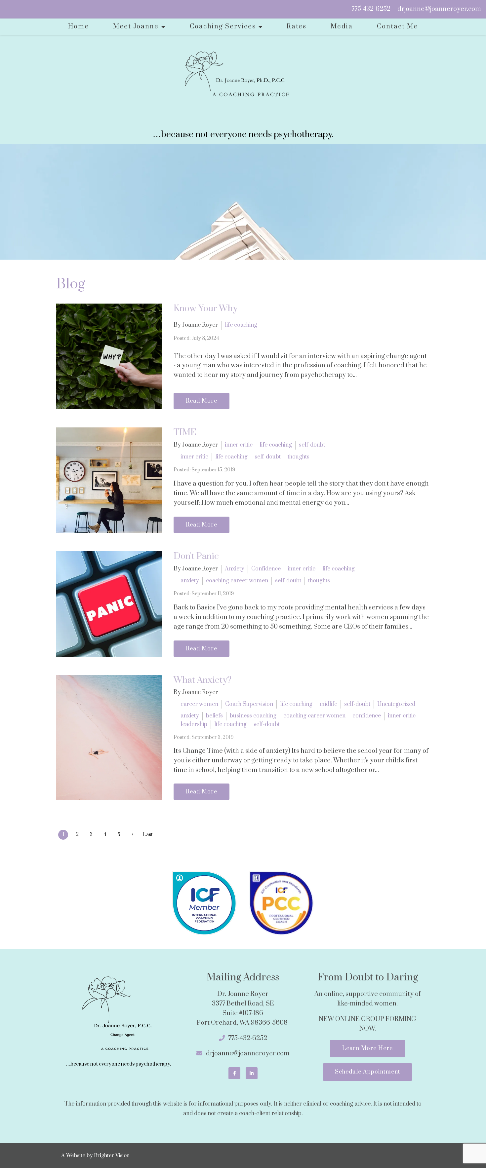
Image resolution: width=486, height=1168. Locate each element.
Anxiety (234, 568)
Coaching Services (223, 26)
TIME (185, 432)
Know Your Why (205, 308)
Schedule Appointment (367, 1072)
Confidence (266, 568)
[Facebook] (234, 1073)
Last (148, 834)
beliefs (214, 715)
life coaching (241, 325)
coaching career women (237, 580)
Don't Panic (196, 556)
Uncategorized (396, 704)
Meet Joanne (136, 26)
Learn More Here (367, 1048)
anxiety (190, 580)
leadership (194, 724)
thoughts (298, 456)
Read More (201, 401)
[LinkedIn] (252, 1073)
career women (199, 704)
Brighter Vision (112, 1155)
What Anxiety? (202, 680)
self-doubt (312, 445)
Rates (296, 26)
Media (342, 26)
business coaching (253, 715)
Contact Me (397, 26)
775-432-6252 (370, 9)
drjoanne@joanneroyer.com (439, 9)
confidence (366, 715)
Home (78, 26)
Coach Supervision (249, 704)
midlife (328, 704)
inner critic (239, 445)
